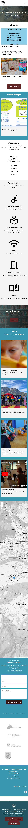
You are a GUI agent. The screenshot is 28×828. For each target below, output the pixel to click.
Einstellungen (14, 823)
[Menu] (26, 3)
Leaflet (16, 657)
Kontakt (14, 320)
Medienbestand (22, 298)
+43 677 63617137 (14, 777)
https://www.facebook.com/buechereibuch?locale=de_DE (25, 792)
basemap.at (21, 657)
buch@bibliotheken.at (16, 670)
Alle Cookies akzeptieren (14, 819)
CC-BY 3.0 (26, 657)
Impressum (24, 786)
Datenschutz (16, 786)
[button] (14, 578)
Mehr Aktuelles (14, 86)
